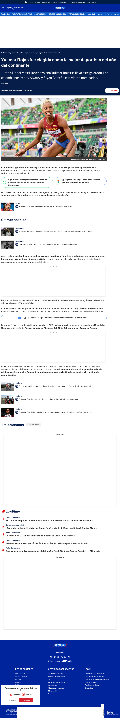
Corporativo (89, 688)
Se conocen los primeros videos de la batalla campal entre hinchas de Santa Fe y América (49, 520)
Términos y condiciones (92, 685)
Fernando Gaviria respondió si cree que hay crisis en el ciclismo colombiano (48, 399)
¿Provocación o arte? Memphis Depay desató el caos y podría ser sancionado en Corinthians (55, 231)
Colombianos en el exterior (15, 525)
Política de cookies (91, 682)
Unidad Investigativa (59, 2)
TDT (49, 679)
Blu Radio (18, 679)
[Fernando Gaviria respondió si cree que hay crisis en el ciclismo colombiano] (7, 399)
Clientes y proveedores (56, 688)
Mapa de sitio (52, 691)
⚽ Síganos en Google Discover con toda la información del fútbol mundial (81, 181)
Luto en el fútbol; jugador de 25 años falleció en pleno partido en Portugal (48, 244)
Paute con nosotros (54, 694)
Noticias (29, 694)
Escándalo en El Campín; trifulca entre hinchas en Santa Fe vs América (40, 535)
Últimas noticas (35, 2)
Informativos (91, 2)
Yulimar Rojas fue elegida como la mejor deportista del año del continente (36, 53)
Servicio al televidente (55, 673)
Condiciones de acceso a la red (95, 673)
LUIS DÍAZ (91, 14)
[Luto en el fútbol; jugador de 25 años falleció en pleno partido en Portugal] (7, 245)
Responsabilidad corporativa (94, 676)
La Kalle (18, 682)
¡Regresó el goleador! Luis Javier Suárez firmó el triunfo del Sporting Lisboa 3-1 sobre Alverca (51, 528)
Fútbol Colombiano (13, 517)
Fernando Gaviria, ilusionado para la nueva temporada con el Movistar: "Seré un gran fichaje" (55, 412)
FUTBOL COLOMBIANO (77, 14)
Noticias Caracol (20, 673)
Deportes (16, 694)
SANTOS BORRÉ (40, 14)
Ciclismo (18, 203)
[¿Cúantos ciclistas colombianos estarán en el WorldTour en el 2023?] (7, 207)
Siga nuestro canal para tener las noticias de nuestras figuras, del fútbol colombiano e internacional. (27, 182)
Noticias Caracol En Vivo (77, 2)
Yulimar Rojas (34, 424)
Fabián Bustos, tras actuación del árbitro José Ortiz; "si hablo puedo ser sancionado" (47, 543)
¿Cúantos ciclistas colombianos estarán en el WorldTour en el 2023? (46, 206)
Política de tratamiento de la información (98, 679)
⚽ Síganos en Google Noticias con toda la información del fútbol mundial (56, 318)
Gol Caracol (46, 2)
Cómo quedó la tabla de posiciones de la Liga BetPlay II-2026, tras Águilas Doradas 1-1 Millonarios (53, 551)
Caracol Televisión (21, 676)
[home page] (25, 2)
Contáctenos (52, 685)
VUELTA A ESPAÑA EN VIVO (22, 14)
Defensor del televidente (56, 676)
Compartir (113, 90)
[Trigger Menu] (3, 8)
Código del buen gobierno (56, 682)
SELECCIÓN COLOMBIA (57, 14)
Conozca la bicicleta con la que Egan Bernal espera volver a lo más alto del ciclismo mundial (55, 386)
